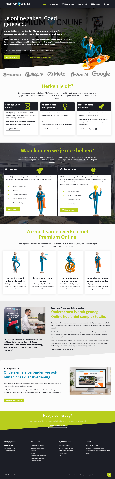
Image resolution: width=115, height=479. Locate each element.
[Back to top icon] (109, 475)
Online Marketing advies (66, 450)
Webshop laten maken (37, 448)
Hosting (33, 450)
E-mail (33, 453)
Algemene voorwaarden (98, 475)
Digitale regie (63, 453)
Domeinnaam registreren (38, 455)
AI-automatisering (64, 445)
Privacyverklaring (85, 475)
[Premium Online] (18, 4)
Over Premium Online (71, 475)
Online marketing (36, 461)
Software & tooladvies (66, 448)
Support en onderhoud (37, 458)
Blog (60, 455)
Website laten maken (37, 445)
